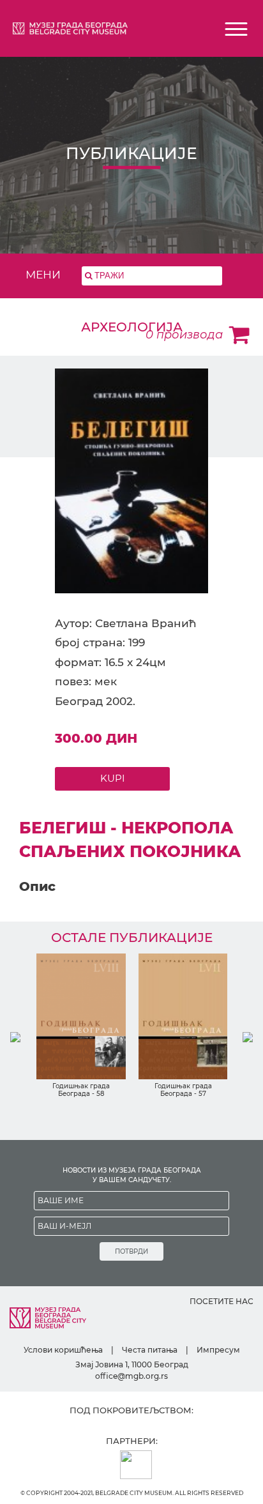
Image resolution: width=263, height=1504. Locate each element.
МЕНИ (43, 274)
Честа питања (149, 1350)
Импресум (218, 1350)
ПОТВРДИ (131, 1251)
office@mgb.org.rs (131, 1376)
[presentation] (15, 1037)
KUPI (112, 778)
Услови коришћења (63, 1350)
